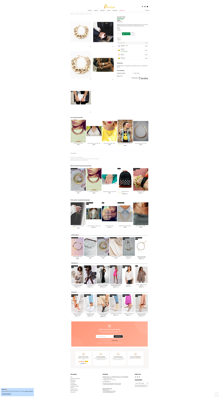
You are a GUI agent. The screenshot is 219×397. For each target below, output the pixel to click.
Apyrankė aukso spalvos (115, 256)
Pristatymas (72, 383)
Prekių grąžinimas (73, 384)
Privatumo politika (115, 340)
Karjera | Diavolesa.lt (74, 390)
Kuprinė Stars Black (125, 191)
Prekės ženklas (135, 77)
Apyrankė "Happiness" (90, 256)
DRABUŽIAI (74, 263)
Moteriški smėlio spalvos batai (116, 313)
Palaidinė (128, 284)
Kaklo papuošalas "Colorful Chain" (93, 225)
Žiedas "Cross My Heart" (109, 225)
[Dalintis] (117, 38)
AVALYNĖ (74, 292)
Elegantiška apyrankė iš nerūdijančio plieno (141, 257)
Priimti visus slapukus (6, 393)
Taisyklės (72, 387)
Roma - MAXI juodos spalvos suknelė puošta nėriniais (103, 285)
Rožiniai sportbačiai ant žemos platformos (77, 314)
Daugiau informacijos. (29, 391)
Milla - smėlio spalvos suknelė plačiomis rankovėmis (77, 285)
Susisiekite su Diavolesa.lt (75, 378)
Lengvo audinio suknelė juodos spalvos (90, 285)
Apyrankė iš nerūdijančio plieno (77, 257)
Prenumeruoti (118, 336)
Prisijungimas (72, 381)
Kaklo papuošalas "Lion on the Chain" (125, 143)
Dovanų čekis (72, 392)
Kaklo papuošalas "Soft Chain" (140, 143)
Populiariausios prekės (74, 386)
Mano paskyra (73, 380)
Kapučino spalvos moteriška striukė (141, 285)
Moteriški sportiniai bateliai (129, 313)
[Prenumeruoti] (147, 383)
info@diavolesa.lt (107, 381)
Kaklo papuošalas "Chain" (78, 143)
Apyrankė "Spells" (129, 256)
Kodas (118, 76)
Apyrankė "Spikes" (78, 191)
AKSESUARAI (75, 235)
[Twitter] (118, 38)
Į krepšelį (127, 33)
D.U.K (71, 377)
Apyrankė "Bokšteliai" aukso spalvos (109, 191)
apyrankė (119, 39)
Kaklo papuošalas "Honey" (140, 225)
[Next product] (148, 14)
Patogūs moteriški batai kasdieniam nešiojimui (141, 314)
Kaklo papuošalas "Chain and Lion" (94, 143)
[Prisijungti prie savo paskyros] (145, 6)
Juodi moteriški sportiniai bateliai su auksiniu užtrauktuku (103, 314)
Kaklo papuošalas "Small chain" (109, 143)
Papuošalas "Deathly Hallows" (78, 225)
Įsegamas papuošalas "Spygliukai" (125, 225)
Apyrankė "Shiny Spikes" (141, 191)
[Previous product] (147, 14)
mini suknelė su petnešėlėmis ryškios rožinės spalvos (116, 285)
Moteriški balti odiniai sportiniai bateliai (90, 314)
